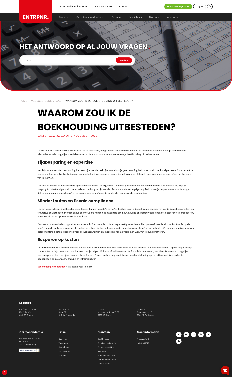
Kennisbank (135, 17)
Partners (116, 17)
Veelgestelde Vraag (46, 100)
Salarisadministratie (107, 343)
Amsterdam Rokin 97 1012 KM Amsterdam (68, 312)
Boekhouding (103, 339)
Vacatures (173, 17)
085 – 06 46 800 (103, 6)
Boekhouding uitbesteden (51, 266)
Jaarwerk (102, 351)
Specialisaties (104, 364)
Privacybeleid (143, 339)
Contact (123, 6)
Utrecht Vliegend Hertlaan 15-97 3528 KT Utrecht (108, 312)
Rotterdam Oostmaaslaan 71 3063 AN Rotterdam (146, 312)
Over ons (154, 17)
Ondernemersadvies (107, 359)
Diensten (64, 17)
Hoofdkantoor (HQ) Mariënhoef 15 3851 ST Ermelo (27, 312)
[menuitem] (64, 17)
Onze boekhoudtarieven (90, 17)
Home (23, 100)
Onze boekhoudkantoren (73, 6)
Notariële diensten (106, 355)
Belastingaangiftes (106, 347)
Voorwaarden (64, 351)
